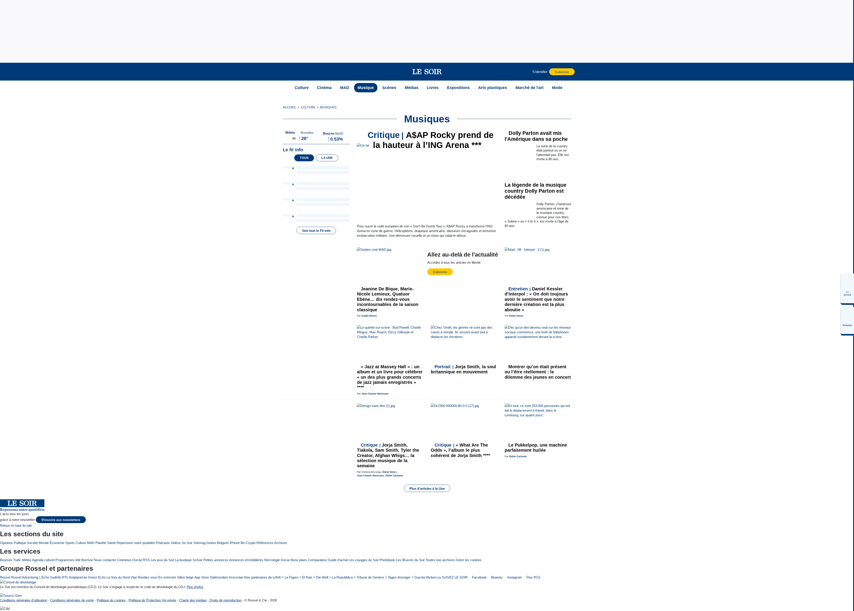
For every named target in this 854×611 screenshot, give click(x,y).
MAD (91, 543)
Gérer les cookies (468, 560)
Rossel (5, 577)
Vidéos (176, 543)
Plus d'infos (195, 587)
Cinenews (124, 560)
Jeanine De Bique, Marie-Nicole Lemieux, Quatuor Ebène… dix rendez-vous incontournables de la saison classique (387, 299)
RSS (146, 560)
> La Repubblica (341, 577)
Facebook (479, 577)
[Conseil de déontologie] (18, 582)
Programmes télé (68, 560)
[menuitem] (847, 288)
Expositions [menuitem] (458, 87)
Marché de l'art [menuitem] (530, 87)
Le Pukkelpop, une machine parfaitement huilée (536, 448)
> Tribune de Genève (369, 577)
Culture (81, 543)
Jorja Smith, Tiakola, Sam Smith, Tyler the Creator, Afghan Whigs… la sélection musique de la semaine (388, 455)
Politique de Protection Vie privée (152, 600)
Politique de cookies (111, 600)
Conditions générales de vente (72, 600)
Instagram (514, 577)
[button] (284, 72)
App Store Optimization (211, 577)
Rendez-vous (147, 577)
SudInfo (55, 577)
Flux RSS (533, 577)
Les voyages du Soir (364, 560)
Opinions (6, 543)
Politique (20, 543)
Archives (280, 543)
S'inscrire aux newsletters (60, 520)
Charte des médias (193, 600)
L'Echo (44, 577)
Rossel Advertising (24, 577)
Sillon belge (185, 577)
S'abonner (562, 72)
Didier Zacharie (394, 475)
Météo (26, 560)
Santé (111, 543)
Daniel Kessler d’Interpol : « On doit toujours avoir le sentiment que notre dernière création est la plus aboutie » (536, 299)
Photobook (387, 560)
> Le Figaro (290, 577)
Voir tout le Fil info (316, 231)
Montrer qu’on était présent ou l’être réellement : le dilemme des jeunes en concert (538, 372)
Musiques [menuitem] (328, 107)
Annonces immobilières (246, 560)
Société (32, 543)
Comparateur (317, 560)
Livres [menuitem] (433, 87)
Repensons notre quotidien (136, 543)
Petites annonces (215, 560)
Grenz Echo (97, 577)
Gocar (285, 560)
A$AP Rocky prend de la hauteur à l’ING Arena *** (430, 140)
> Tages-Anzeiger (398, 577)
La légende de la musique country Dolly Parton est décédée (535, 191)
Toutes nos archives (440, 560)
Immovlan (236, 577)
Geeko (211, 543)
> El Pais (305, 577)
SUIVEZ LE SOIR (455, 577)
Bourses (6, 560)
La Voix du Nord (118, 577)
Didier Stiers (516, 315)
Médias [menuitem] (411, 87)
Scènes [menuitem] (389, 87)
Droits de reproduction (225, 600)
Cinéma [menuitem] (324, 87)
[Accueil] (285, 87)
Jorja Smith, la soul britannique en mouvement (463, 369)
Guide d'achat (338, 560)
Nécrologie (272, 560)
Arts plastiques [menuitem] (492, 87)
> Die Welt (320, 577)
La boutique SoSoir (188, 560)
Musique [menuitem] (366, 87)
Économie (57, 543)
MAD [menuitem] (344, 87)
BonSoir (87, 560)
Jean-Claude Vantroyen (375, 393)
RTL (65, 577)
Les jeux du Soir (162, 560)
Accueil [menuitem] (289, 107)
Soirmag (199, 543)
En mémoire (167, 577)
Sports (70, 543)
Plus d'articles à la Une (427, 488)
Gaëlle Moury (369, 315)
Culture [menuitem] (302, 87)
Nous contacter (105, 560)
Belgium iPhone (228, 543)
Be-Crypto (248, 543)
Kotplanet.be (78, 577)
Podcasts (163, 543)
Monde (44, 543)
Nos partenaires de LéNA (262, 577)
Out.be (137, 560)
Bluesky (496, 577)
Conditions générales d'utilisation (23, 600)
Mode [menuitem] (557, 87)
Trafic (17, 560)
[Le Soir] (427, 72)
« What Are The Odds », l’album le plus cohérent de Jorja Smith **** (460, 450)
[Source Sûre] (11, 595)
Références (264, 543)
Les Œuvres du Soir (410, 560)
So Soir (187, 543)
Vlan (134, 577)
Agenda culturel (43, 560)
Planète (100, 543)
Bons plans (299, 560)
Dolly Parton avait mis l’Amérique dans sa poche (536, 136)
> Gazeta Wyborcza (426, 577)
